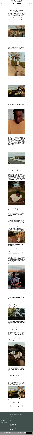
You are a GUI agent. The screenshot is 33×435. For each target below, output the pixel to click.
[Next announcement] (31, 1)
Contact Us (2, 425)
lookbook (19, 398)
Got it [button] (29, 433)
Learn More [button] (3, 433)
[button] (1, 3)
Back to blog (16, 406)
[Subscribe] (23, 417)
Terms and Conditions (4, 422)
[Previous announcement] (1, 1)
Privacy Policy (3, 420)
